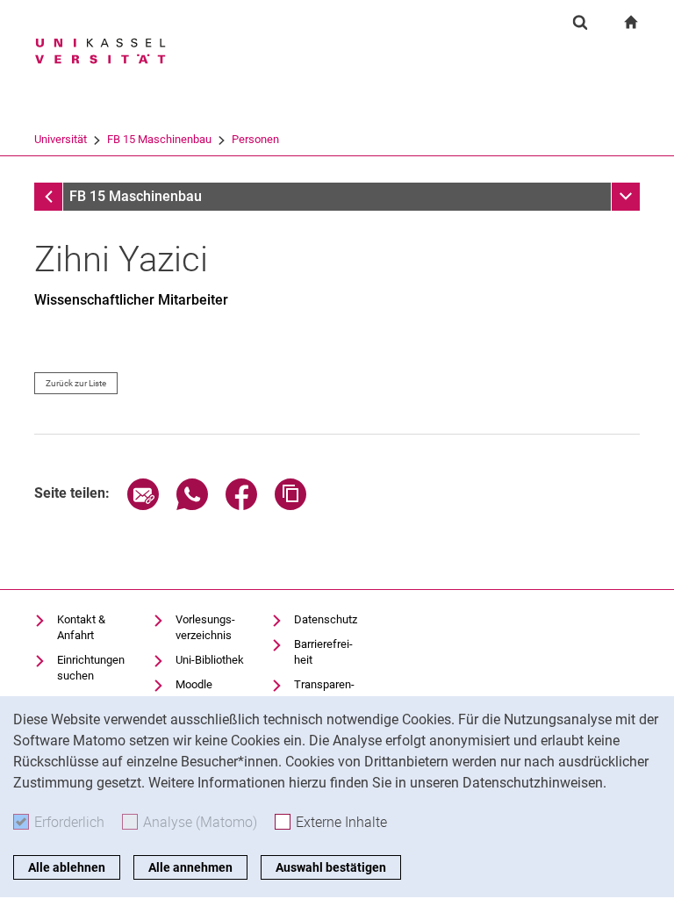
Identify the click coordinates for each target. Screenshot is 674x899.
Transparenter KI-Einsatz (327, 692)
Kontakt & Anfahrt (81, 627)
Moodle (194, 684)
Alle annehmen (190, 867)
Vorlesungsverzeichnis (205, 627)
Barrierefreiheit (323, 651)
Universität (60, 139)
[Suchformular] (580, 22)
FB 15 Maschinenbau (159, 139)
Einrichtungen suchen (91, 667)
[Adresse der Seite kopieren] (290, 505)
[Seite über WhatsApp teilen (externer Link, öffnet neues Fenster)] (192, 505)
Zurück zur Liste (76, 383)
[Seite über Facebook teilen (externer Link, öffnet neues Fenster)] (241, 505)
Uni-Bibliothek (210, 659)
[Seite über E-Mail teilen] (143, 505)
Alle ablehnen (66, 867)
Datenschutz (325, 619)
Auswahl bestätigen (331, 867)
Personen (255, 139)
